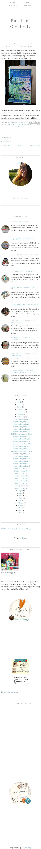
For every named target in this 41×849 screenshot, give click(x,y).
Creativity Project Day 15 (21, 456)
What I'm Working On (20, 222)
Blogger (24, 538)
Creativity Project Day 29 (21, 422)
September (20, 417)
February (21, 503)
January (20, 505)
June (20, 495)
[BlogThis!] (32, 122)
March (21, 500)
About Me (26, 3)
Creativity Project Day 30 (21, 419)
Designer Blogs (26, 847)
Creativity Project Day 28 (21, 424)
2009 (19, 508)
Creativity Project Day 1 (21, 488)
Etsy (28, 8)
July (20, 493)
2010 (18, 407)
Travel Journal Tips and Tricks (24, 255)
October (20, 414)
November (20, 412)
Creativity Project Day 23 (21, 436)
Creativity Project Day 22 (21, 439)
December (20, 409)
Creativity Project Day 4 (21, 481)
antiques (12, 124)
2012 (19, 402)
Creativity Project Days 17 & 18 (21, 451)
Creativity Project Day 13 (21, 461)
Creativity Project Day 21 (21, 441)
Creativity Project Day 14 (21, 458)
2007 (19, 513)
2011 (18, 404)
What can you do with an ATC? (22, 444)
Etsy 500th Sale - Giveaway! (23, 271)
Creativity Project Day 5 (21, 478)
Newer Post (35, 145)
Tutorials (12, 5)
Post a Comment (6, 142)
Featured (28, 5)
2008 (19, 510)
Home (12, 3)
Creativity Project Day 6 (21, 476)
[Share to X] (34, 122)
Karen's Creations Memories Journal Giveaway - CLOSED (23, 371)
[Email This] (30, 122)
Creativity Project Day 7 (21, 473)
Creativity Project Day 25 (21, 431)
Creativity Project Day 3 (21, 483)
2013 (19, 399)
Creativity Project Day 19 (21, 449)
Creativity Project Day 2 (21, 486)
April (20, 498)
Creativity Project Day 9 (21, 468)
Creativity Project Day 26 (21, 429)
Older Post (6, 145)
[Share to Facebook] (36, 122)
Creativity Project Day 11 (21, 466)
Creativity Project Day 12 (21, 463)
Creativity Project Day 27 (21, 426)
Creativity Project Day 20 (21, 446)
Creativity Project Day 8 (21, 471)
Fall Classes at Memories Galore (21, 434)
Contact (15, 8)
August (20, 491)
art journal (23, 124)
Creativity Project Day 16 (21, 454)
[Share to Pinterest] (39, 122)
